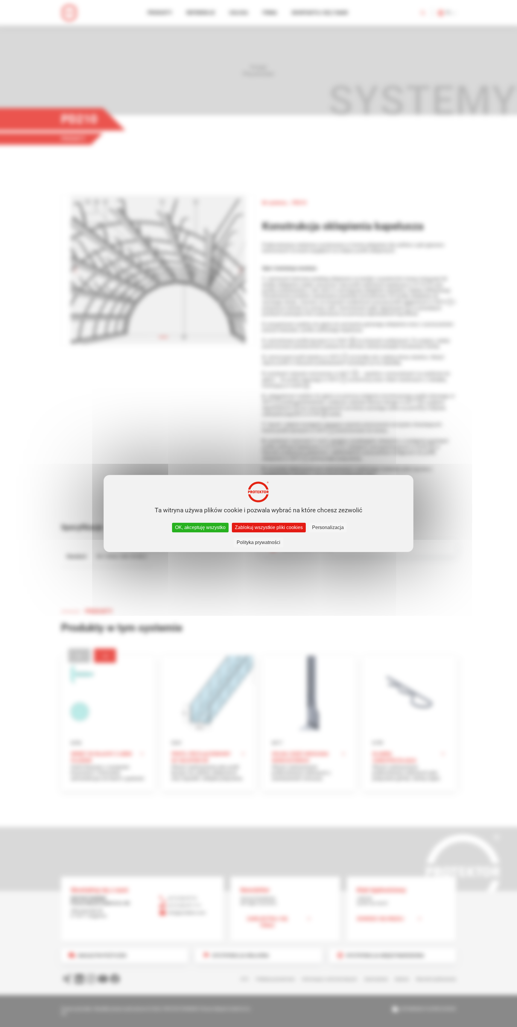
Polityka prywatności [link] (258, 542)
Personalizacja (328, 527)
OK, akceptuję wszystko (200, 527)
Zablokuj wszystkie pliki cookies (269, 527)
